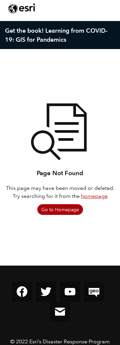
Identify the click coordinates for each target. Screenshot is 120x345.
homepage (94, 196)
